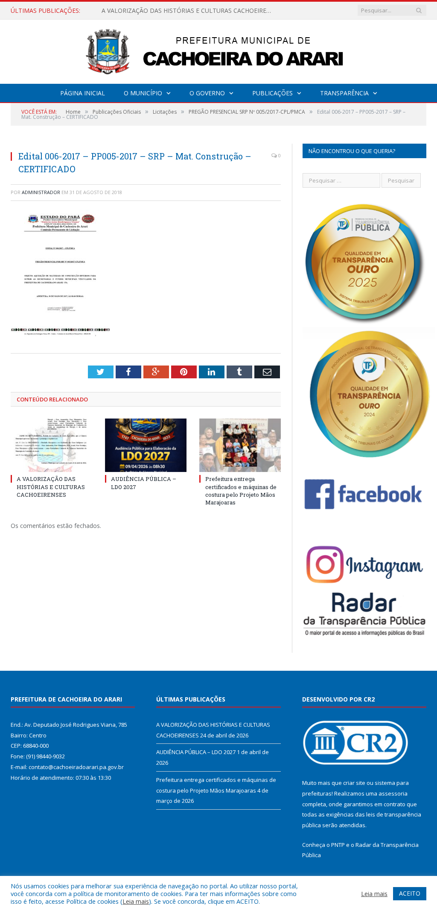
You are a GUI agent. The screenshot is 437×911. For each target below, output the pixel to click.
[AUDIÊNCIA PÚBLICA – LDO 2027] (145, 445)
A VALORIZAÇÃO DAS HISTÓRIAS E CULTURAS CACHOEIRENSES (51, 486)
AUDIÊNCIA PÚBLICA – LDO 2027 (148, 11)
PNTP (338, 845)
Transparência (344, 93)
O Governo (207, 93)
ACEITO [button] (409, 893)
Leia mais (135, 901)
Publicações (272, 93)
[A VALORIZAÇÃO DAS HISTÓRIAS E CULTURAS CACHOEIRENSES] (51, 445)
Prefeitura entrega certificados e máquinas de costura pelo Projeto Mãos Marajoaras (241, 490)
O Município (143, 93)
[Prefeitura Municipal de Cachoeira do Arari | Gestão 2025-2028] (218, 50)
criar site (354, 783)
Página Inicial (82, 93)
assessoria (393, 793)
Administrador (41, 192)
